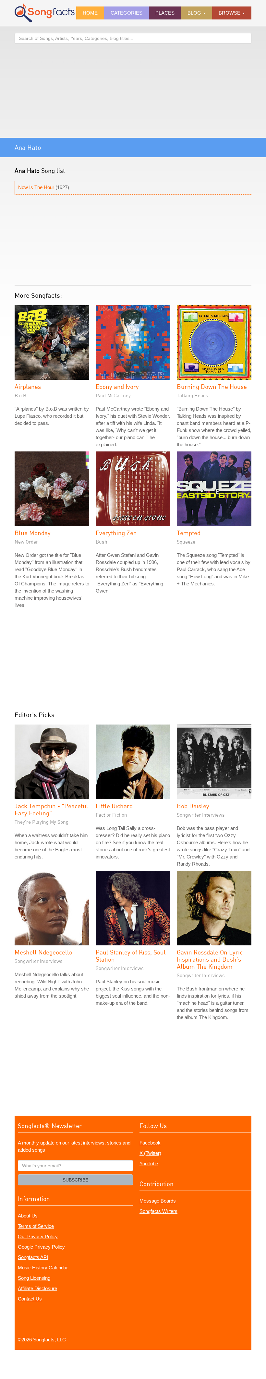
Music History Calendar (43, 1267)
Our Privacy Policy (38, 1236)
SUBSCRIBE (75, 1179)
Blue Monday (33, 532)
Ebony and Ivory (117, 386)
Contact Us (30, 1298)
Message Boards (157, 1201)
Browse (230, 13)
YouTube (148, 1163)
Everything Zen (116, 532)
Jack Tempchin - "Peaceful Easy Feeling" (51, 809)
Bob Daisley (193, 805)
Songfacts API (33, 1257)
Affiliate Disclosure (37, 1288)
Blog (194, 13)
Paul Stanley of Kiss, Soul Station (131, 955)
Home (90, 13)
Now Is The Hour (36, 187)
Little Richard (114, 805)
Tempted (188, 532)
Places (165, 13)
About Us (28, 1215)
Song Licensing (34, 1278)
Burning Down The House (212, 386)
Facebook (150, 1142)
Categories (126, 13)
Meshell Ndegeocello (43, 952)
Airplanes (28, 386)
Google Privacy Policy (41, 1247)
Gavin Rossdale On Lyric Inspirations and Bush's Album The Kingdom (210, 959)
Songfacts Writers (158, 1211)
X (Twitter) (150, 1153)
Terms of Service (36, 1226)
